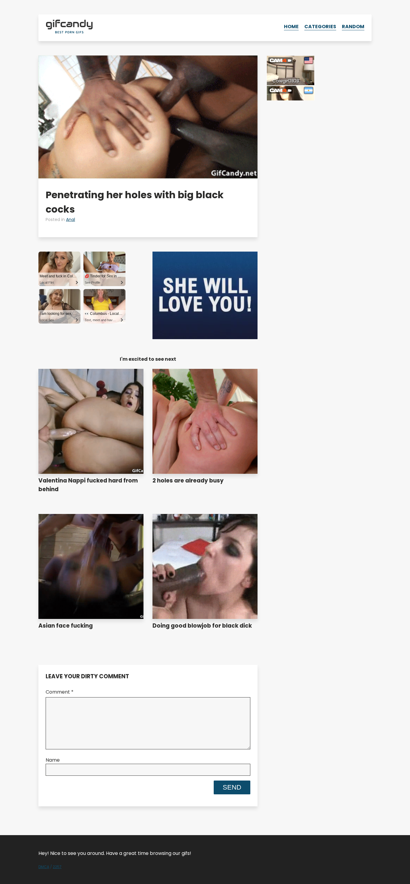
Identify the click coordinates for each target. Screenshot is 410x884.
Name (53, 760)
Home (291, 26)
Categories (320, 26)
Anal (70, 219)
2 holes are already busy (188, 480)
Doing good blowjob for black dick (202, 626)
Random (353, 26)
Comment (60, 691)
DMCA (43, 866)
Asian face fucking (65, 626)
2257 (57, 866)
